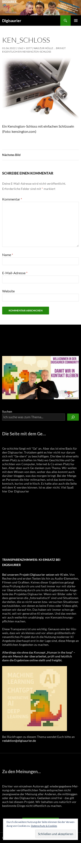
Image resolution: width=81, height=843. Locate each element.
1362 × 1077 (24, 48)
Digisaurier (11, 20)
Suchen (7, 411)
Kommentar (12, 199)
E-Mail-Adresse (14, 273)
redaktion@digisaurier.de (19, 740)
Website (8, 291)
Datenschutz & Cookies (44, 825)
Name (7, 255)
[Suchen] (73, 417)
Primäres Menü (76, 20)
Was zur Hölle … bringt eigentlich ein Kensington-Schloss (34, 49)
